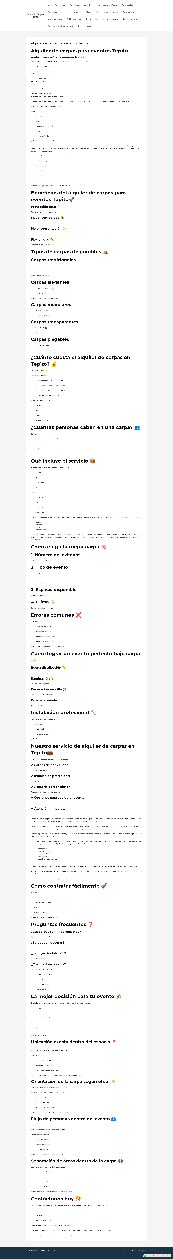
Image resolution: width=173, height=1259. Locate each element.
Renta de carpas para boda (80, 5)
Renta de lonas (128, 12)
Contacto (88, 26)
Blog (79, 26)
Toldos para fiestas (74, 19)
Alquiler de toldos (92, 12)
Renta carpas (60, 5)
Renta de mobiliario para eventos (60, 26)
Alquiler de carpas (111, 12)
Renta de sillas (127, 5)
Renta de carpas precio (57, 12)
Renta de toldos (92, 19)
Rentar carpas (75, 12)
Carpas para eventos (130, 19)
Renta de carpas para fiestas (106, 5)
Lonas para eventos (55, 19)
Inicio (50, 5)
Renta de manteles (110, 19)
